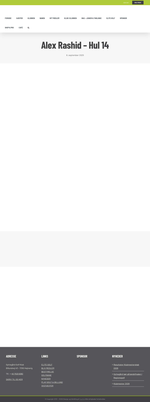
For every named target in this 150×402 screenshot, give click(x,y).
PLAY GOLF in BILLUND (52, 382)
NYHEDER (46, 378)
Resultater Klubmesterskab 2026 (126, 366)
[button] (28, 27)
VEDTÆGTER (47, 385)
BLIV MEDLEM (47, 368)
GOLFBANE (46, 375)
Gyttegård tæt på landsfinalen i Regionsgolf (128, 376)
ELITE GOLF (46, 364)
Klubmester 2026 (121, 383)
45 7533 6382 (17, 373)
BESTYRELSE (47, 371)
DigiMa (82, 399)
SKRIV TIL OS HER (14, 379)
